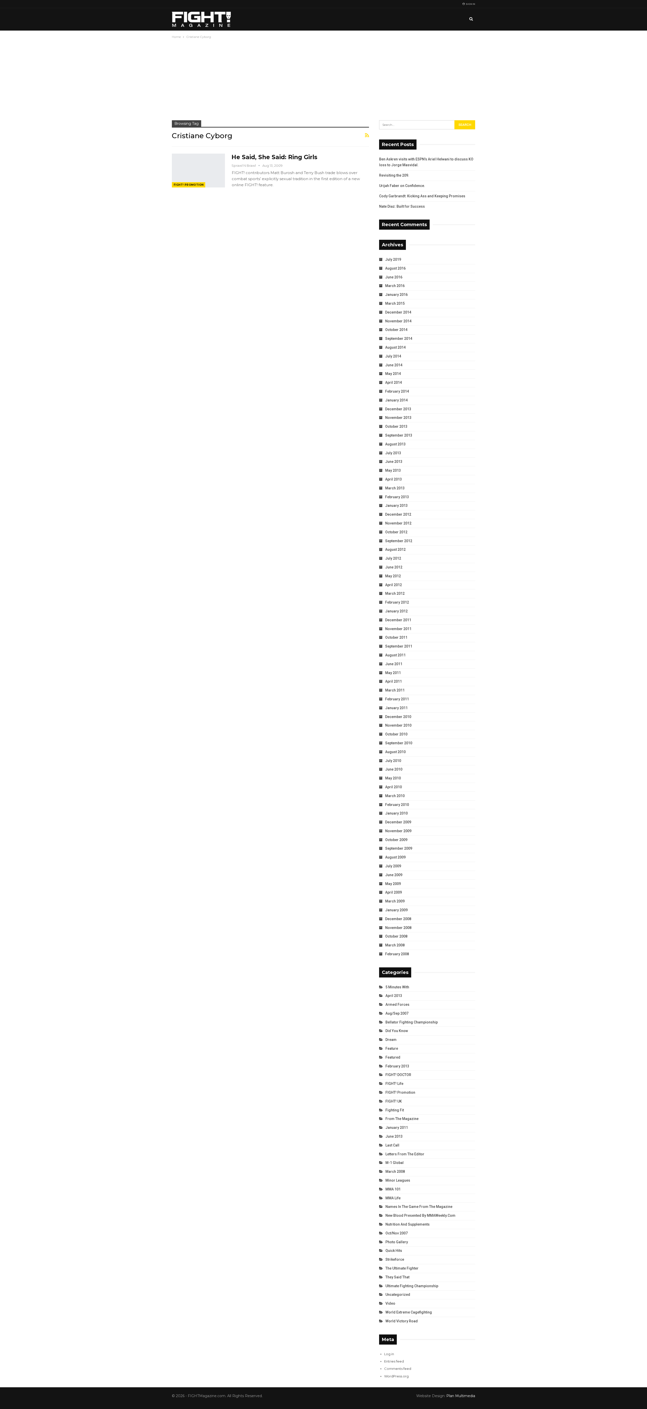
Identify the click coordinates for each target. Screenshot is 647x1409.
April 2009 (393, 892)
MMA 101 (393, 1189)
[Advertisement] (323, 77)
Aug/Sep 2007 (396, 1013)
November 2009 (398, 831)
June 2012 (393, 567)
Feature (391, 1048)
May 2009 (393, 884)
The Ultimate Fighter (402, 1268)
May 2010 (393, 778)
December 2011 (398, 620)
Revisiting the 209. (394, 175)
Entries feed (394, 1361)
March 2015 (395, 303)
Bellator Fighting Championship (411, 1022)
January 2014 (396, 400)
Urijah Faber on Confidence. (402, 186)
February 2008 (397, 954)
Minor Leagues (397, 1180)
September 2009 (398, 848)
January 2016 (396, 295)
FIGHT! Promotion (188, 184)
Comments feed (397, 1369)
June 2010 (393, 769)
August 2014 (395, 347)
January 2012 (396, 611)
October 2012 (396, 532)
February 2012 (397, 602)
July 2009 (393, 866)
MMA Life (393, 1198)
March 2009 (395, 901)
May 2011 (393, 673)
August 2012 (395, 549)
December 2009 (398, 822)
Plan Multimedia (460, 1396)
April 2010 (393, 787)
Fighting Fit (394, 1110)
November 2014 (398, 321)
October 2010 (396, 734)
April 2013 (393, 479)
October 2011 (396, 637)
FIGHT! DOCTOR (398, 1075)
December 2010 (398, 717)
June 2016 (393, 277)
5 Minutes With (397, 987)
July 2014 (393, 356)
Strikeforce (394, 1259)
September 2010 (398, 743)
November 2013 (398, 418)
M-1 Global (394, 1163)
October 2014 (396, 330)
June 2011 (393, 664)
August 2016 (395, 268)
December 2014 (398, 312)
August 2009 (395, 857)
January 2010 (396, 813)
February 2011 (397, 699)
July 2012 (393, 558)
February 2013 (397, 497)
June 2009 (393, 875)
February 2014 (397, 391)
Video (390, 1303)
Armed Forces (397, 1004)
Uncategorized (397, 1295)
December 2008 (398, 919)
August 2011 (395, 655)
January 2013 (396, 506)
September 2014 (398, 339)
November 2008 (398, 928)
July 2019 (393, 259)
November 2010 (398, 725)
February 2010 (397, 805)
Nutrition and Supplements (407, 1224)
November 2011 (398, 629)
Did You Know (396, 1031)
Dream (391, 1040)
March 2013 (395, 488)
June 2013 (393, 462)
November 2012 (398, 523)
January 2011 (396, 708)
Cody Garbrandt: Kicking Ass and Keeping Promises (422, 196)
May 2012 (393, 576)
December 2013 (398, 409)
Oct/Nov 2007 (396, 1233)
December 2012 (398, 514)
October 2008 (396, 936)
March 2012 (395, 593)
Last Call (392, 1145)
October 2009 (396, 840)
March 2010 (395, 796)
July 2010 (393, 761)
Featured (392, 1057)
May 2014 (393, 374)
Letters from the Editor (404, 1154)
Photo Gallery (396, 1242)
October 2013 (396, 426)
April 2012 (393, 585)
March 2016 (395, 286)
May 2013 (393, 470)
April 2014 (393, 382)
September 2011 (398, 646)
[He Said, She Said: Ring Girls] (198, 170)
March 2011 (395, 690)
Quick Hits (393, 1251)
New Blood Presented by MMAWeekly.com (420, 1215)
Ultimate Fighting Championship (411, 1286)
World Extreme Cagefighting (408, 1312)
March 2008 (395, 945)
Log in (389, 1354)
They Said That (397, 1277)
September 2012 (398, 541)
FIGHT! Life (394, 1084)
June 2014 (393, 365)
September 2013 (398, 435)
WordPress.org (396, 1376)
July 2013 (393, 453)
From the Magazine (402, 1119)
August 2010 (395, 752)
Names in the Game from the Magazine (418, 1207)
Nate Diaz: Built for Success (402, 206)
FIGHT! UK (393, 1101)
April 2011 (393, 681)
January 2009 (396, 910)
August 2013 (395, 444)
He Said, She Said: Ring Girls (274, 157)
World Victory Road (401, 1321)
